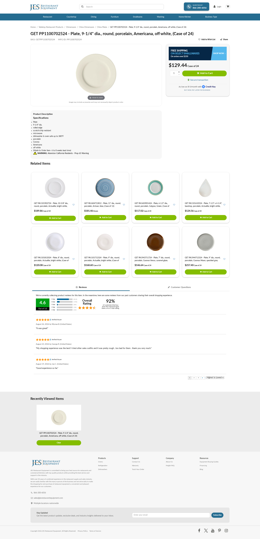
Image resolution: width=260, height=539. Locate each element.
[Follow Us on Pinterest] (219, 531)
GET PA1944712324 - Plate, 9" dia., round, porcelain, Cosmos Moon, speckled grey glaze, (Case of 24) (202, 260)
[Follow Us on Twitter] (206, 531)
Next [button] (227, 425)
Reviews (82, 287)
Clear (59, 443)
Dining (93, 17)
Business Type (211, 17)
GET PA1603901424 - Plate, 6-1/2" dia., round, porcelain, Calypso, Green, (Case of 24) (152, 206)
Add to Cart (206, 73)
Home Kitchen (185, 17)
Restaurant (47, 17)
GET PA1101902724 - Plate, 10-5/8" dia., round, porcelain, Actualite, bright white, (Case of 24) (51, 206)
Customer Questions (180, 287)
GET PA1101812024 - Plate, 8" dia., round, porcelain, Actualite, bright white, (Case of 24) (51, 260)
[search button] (82, 6)
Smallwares (137, 17)
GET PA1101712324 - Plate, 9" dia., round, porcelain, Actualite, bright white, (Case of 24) (102, 260)
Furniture (114, 17)
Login (216, 7)
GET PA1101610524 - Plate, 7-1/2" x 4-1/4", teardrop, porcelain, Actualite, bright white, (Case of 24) (203, 206)
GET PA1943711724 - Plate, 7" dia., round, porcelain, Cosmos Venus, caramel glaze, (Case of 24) (152, 260)
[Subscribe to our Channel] (212, 531)
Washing (160, 17)
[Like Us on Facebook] (199, 531)
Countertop (71, 17)
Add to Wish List (208, 40)
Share (225, 40)
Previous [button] (33, 425)
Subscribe (217, 515)
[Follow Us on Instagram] (226, 531)
